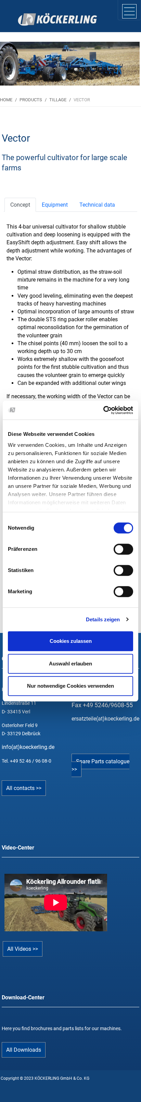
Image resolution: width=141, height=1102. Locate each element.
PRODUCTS (31, 99)
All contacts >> (23, 788)
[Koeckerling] (40, 19)
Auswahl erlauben (70, 663)
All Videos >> (22, 949)
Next (123, 60)
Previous (17, 60)
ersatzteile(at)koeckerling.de (105, 718)
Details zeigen (103, 619)
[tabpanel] (70, 64)
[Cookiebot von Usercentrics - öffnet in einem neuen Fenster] (103, 410)
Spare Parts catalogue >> (100, 765)
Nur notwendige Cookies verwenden (70, 686)
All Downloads (23, 1050)
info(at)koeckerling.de (28, 747)
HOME (6, 99)
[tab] (20, 205)
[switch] (123, 549)
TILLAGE (57, 99)
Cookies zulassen (71, 641)
